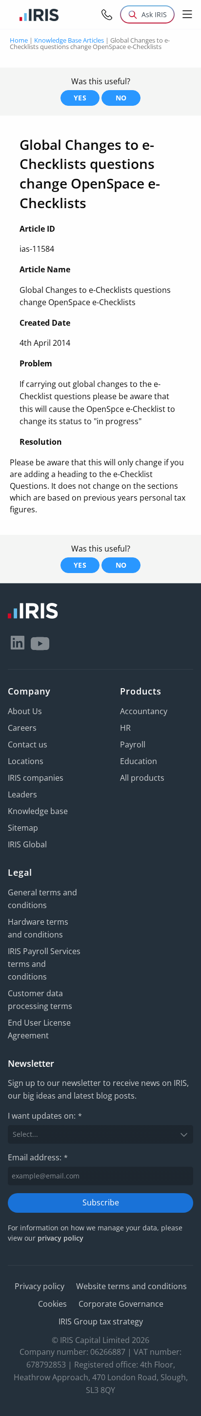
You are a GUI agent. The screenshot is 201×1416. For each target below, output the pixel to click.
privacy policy (60, 1238)
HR (125, 727)
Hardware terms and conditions (38, 928)
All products (142, 777)
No (121, 97)
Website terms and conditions (131, 1286)
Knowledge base (38, 811)
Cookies (52, 1303)
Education (138, 761)
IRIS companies (35, 777)
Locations (25, 761)
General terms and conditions (42, 899)
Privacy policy (39, 1286)
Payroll (132, 744)
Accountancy (143, 711)
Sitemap (23, 827)
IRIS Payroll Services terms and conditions (44, 964)
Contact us (27, 744)
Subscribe (100, 1202)
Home (19, 40)
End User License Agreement (39, 1029)
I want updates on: (45, 1115)
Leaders (22, 794)
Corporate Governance (121, 1303)
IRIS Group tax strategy (101, 1321)
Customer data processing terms (40, 999)
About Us (25, 711)
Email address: (38, 1157)
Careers (22, 727)
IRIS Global (27, 844)
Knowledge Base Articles (69, 40)
